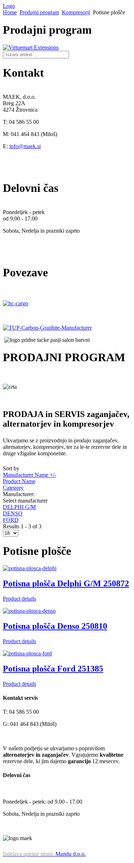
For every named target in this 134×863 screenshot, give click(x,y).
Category (13, 488)
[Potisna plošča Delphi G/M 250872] (29, 568)
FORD (11, 520)
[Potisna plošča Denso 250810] (29, 611)
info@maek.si (25, 146)
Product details (19, 599)
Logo (9, 6)
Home (10, 12)
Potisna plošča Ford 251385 (53, 668)
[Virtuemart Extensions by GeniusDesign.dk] (31, 47)
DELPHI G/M (19, 507)
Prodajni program (39, 12)
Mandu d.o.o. (44, 854)
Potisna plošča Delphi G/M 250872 (66, 583)
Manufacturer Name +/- (29, 475)
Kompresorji (76, 12)
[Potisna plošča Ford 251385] (27, 653)
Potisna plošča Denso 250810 (55, 626)
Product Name (19, 481)
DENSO (13, 513)
